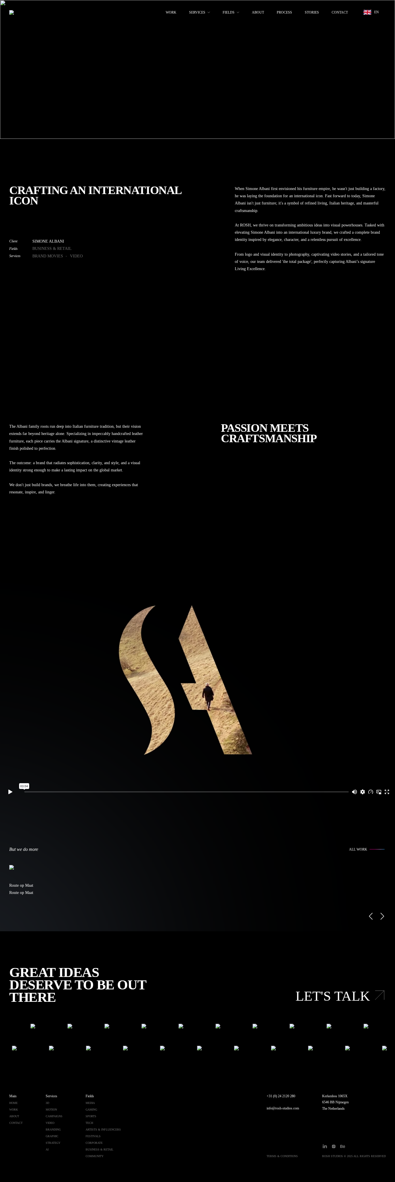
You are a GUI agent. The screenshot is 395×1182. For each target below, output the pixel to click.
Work (171, 12)
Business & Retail (52, 248)
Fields (229, 12)
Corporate (94, 1142)
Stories (312, 12)
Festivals (93, 1136)
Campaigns (54, 1116)
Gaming (91, 1109)
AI (47, 1149)
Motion (51, 1109)
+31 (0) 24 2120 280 (281, 1096)
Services (197, 12)
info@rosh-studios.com (283, 1108)
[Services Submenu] (207, 12)
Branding (53, 1129)
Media (90, 1102)
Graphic (52, 1136)
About (258, 12)
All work (358, 849)
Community (95, 1156)
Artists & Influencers (103, 1129)
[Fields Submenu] (237, 12)
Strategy (53, 1142)
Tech (89, 1122)
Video (76, 256)
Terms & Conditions (282, 1156)
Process (284, 12)
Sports (91, 1116)
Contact (340, 12)
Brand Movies (47, 256)
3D (47, 1102)
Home (13, 1102)
